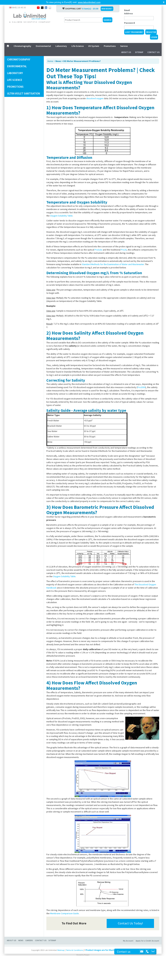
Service (124, 46)
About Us (126, 52)
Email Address (128, 12)
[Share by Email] (50, 7)
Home (50, 61)
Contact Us (153, 52)
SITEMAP (52, 940)
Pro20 (124, 249)
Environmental (43, 46)
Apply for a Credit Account (147, 940)
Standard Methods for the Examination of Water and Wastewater (113, 264)
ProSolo (98, 249)
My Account (128, 940)
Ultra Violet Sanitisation (23, 93)
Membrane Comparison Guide (64, 913)
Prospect (86, 955)
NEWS (20, 940)
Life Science (77, 46)
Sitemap (139, 52)
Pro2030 (141, 387)
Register (151, 32)
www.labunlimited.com (89, 2)
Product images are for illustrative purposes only (110, 950)
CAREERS (29, 940)
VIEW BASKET (107, 8)
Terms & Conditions (74, 950)
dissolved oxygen (94, 98)
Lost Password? (134, 32)
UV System (93, 46)
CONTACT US (41, 940)
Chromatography (22, 46)
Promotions (110, 46)
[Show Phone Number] (147, 951)
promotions (15, 86)
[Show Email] (142, 951)
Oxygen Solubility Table (61, 215)
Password (129, 22)
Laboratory (61, 46)
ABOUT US (11, 940)
